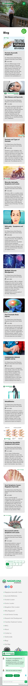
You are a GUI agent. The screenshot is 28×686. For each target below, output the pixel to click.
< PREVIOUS (10, 561)
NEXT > (9, 566)
